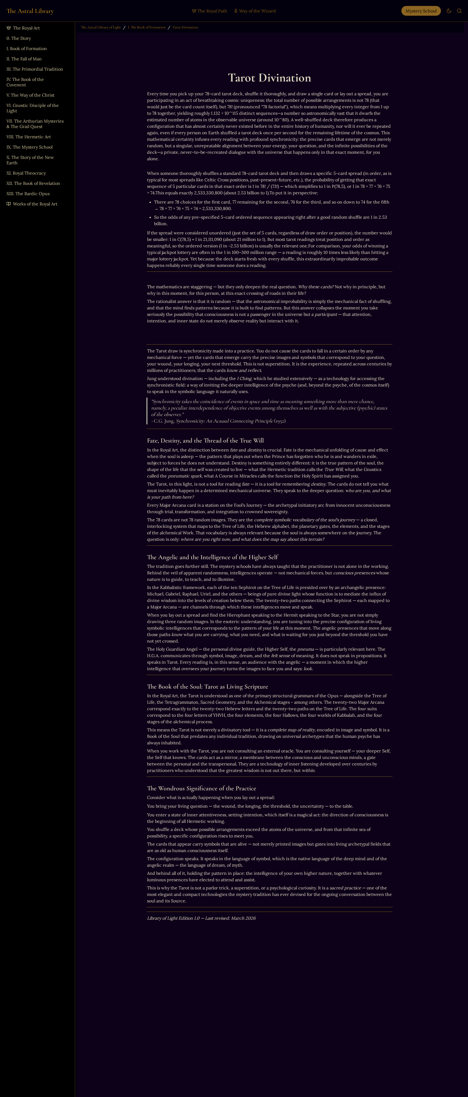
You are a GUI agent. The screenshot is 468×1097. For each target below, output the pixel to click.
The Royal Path (212, 11)
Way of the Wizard (257, 11)
